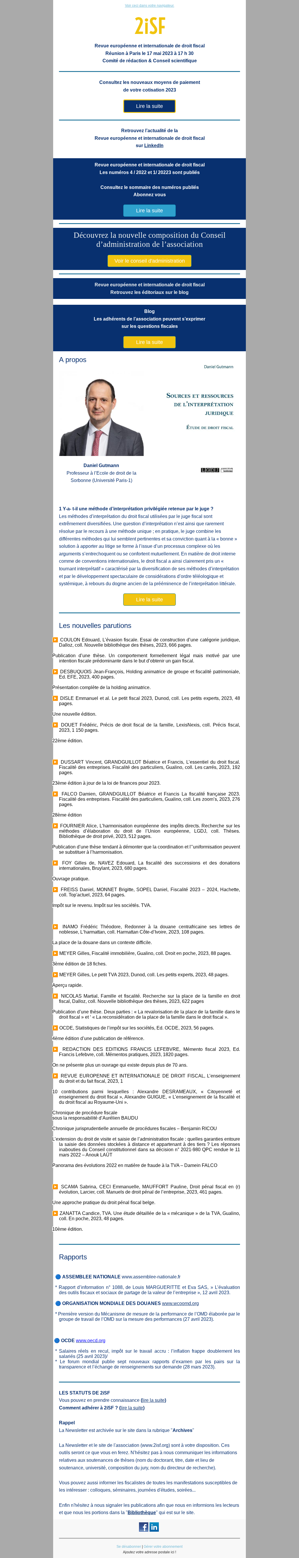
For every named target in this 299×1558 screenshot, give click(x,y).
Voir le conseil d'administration (149, 261)
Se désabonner (129, 1547)
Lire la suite (149, 106)
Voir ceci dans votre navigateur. (149, 6)
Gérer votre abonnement (163, 1547)
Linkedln (154, 145)
